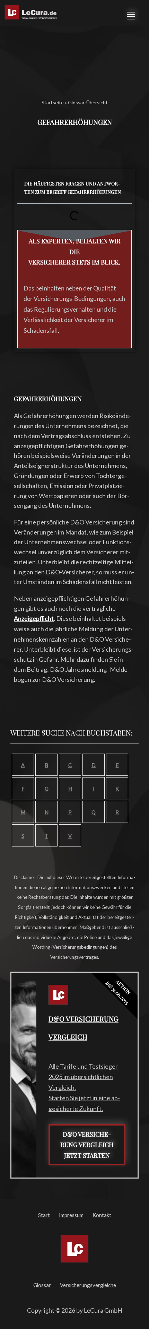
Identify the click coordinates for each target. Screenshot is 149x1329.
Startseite (53, 102)
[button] (131, 14)
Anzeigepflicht (34, 618)
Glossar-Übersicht (88, 102)
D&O (97, 639)
